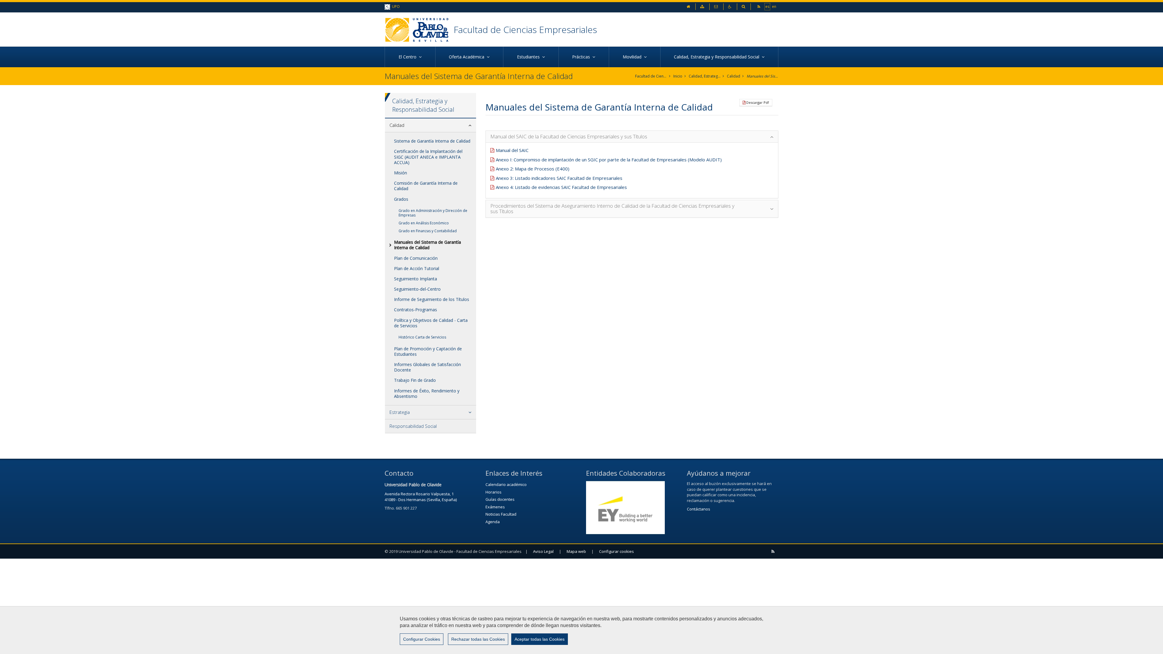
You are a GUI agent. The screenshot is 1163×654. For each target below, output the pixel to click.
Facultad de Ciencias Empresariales (525, 29)
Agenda (492, 521)
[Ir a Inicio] (419, 29)
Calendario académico (506, 484)
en (774, 6)
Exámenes (495, 507)
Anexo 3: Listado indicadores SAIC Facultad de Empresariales (559, 178)
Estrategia (399, 412)
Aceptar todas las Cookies (540, 639)
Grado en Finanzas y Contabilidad (428, 230)
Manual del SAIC (512, 150)
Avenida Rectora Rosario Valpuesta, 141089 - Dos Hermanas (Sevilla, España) (421, 496)
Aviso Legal (543, 551)
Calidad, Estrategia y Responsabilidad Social (705, 76)
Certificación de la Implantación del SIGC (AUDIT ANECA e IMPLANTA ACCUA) (428, 156)
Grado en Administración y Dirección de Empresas (433, 213)
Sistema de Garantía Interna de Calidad (432, 141)
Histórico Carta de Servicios (422, 337)
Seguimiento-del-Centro (417, 289)
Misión (400, 173)
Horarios (493, 492)
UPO (395, 6)
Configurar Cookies (421, 639)
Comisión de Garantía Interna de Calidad (426, 185)
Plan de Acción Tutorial (416, 268)
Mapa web (576, 551)
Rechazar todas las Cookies (478, 639)
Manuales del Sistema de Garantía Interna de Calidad (762, 76)
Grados (401, 199)
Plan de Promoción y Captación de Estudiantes (428, 351)
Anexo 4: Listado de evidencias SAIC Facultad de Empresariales (561, 187)
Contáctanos (698, 509)
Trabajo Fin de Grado (415, 380)
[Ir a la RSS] (759, 6)
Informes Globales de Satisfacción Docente (427, 367)
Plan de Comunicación (416, 258)
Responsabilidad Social (413, 426)
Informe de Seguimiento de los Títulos (431, 299)
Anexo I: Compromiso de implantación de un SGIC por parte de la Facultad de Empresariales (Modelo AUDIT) (609, 160)
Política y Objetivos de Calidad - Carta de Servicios (431, 323)
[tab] (430, 125)
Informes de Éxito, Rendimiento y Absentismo (426, 393)
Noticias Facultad (500, 514)
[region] (581, 630)
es (767, 6)
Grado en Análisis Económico (424, 223)
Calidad (733, 76)
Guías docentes (500, 499)
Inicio (677, 76)
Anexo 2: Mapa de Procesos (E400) (532, 169)
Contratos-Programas (415, 309)
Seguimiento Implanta (415, 279)
